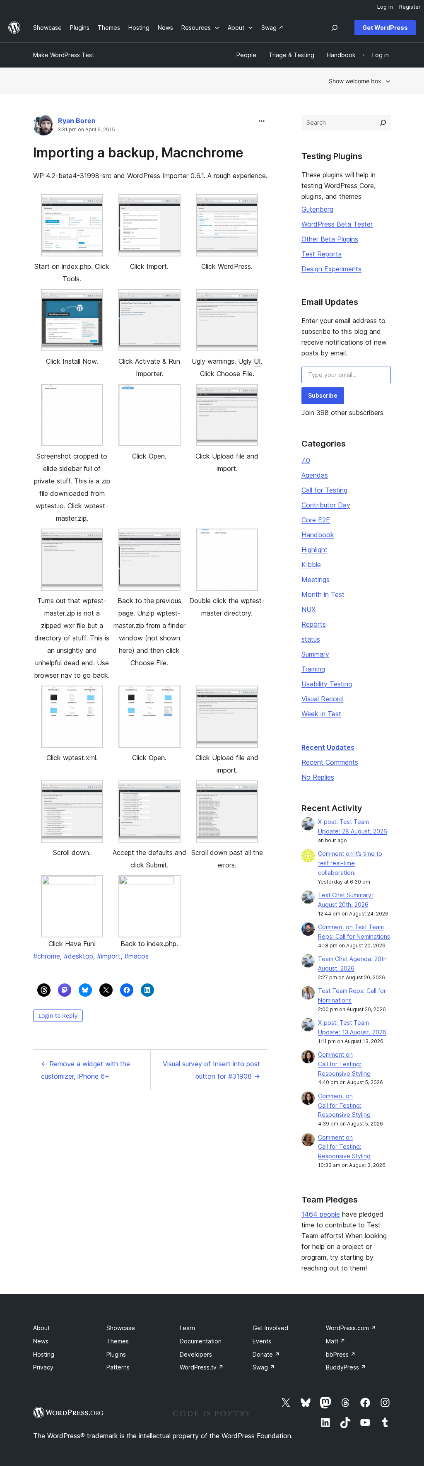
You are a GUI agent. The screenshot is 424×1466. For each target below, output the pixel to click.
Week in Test (321, 714)
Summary (315, 654)
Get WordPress (385, 27)
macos (136, 956)
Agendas (314, 475)
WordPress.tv (202, 1367)
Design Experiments (331, 269)
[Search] (383, 122)
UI (257, 361)
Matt (335, 1341)
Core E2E (315, 520)
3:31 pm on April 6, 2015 (86, 130)
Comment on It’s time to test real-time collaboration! (350, 863)
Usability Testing (326, 684)
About (41, 1327)
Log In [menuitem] (385, 6)
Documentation (201, 1341)
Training (313, 669)
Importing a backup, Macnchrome (138, 153)
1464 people (320, 1214)
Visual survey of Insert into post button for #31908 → (211, 1070)
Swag (264, 1367)
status (310, 639)
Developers (196, 1354)
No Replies (317, 777)
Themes (117, 1341)
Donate (266, 1354)
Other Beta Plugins (329, 239)
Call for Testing (324, 490)
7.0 (305, 460)
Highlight (314, 550)
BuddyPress (346, 1367)
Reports (313, 624)
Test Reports (321, 254)
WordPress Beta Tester (337, 224)
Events (262, 1341)
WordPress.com (351, 1327)
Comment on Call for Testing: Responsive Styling (344, 1064)
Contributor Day (325, 505)
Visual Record (322, 699)
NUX (308, 609)
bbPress (341, 1354)
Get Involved (270, 1327)
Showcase (120, 1327)
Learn (187, 1327)
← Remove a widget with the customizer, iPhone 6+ (85, 1070)
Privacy (43, 1367)
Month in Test (322, 594)
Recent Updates (327, 747)
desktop (78, 956)
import (108, 956)
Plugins (116, 1354)
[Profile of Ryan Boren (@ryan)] (43, 127)
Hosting (43, 1354)
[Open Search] (334, 27)
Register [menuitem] (410, 6)
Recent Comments (329, 762)
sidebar (70, 468)
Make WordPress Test (63, 54)
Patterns (118, 1367)
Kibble (311, 564)
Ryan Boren (77, 120)
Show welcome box (355, 81)
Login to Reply (58, 1015)
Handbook (317, 535)
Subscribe (322, 395)
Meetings (315, 579)
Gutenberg (317, 209)
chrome (46, 956)
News (40, 1341)
